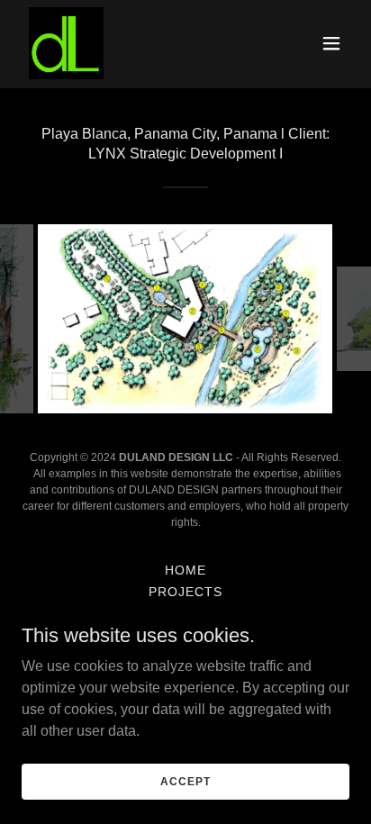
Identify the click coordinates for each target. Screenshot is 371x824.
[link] (66, 43)
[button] (331, 43)
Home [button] (185, 570)
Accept (185, 780)
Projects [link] (185, 591)
